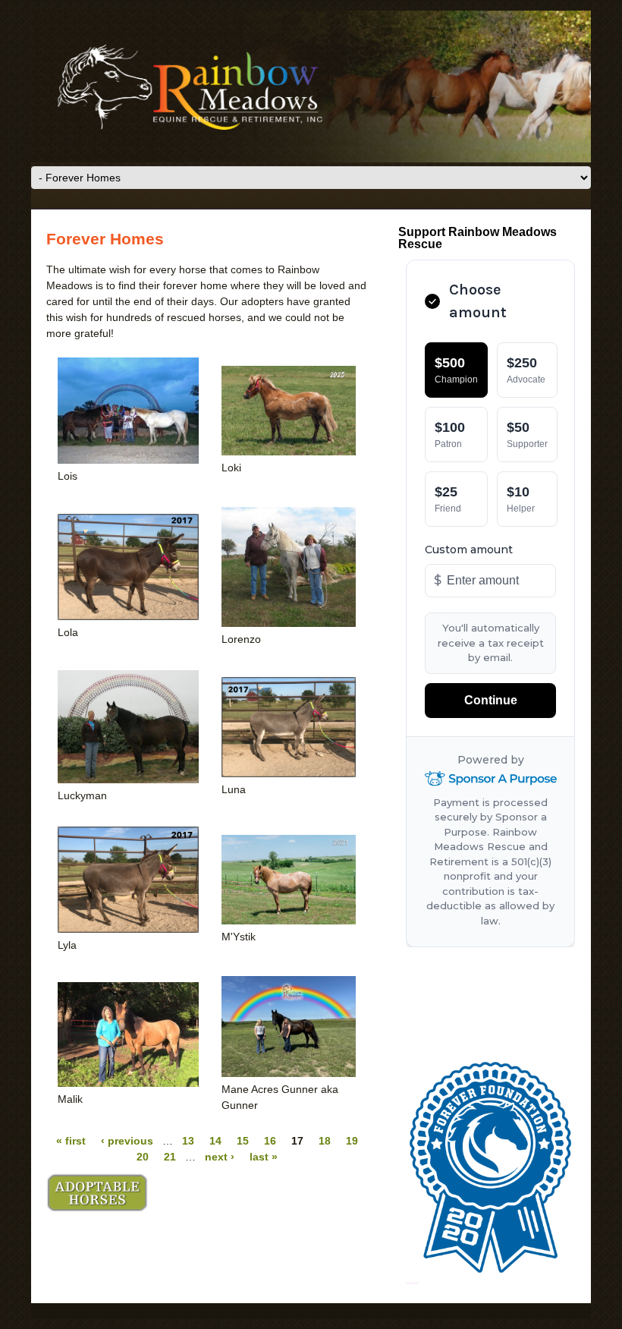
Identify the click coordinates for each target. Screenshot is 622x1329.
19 (352, 1141)
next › (219, 1157)
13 (188, 1141)
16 (270, 1141)
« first (71, 1141)
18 (325, 1141)
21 (170, 1157)
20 (143, 1157)
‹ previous (127, 1141)
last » (264, 1157)
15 (243, 1141)
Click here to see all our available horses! (97, 1192)
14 (215, 1141)
